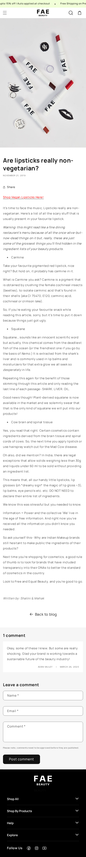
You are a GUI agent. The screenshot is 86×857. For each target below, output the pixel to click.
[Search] (70, 12)
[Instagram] (36, 848)
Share (11, 187)
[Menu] (4, 12)
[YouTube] (44, 848)
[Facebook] (28, 848)
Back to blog (46, 614)
